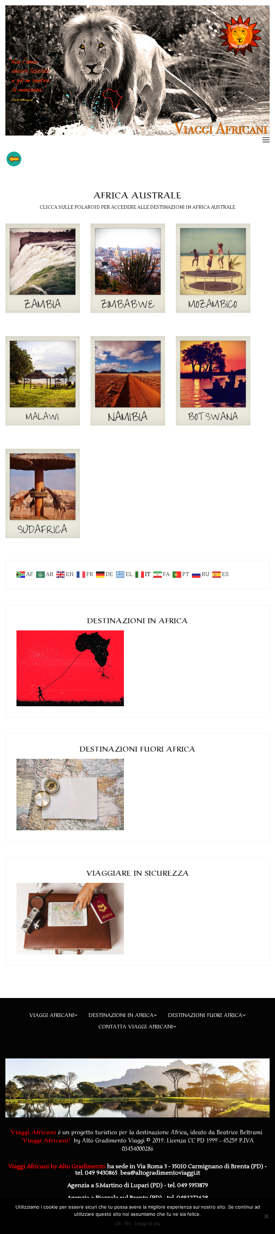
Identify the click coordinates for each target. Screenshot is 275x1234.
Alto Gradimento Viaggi (113, 1139)
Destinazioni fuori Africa (205, 1014)
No (128, 1223)
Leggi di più (147, 1223)
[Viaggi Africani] (137, 70)
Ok (118, 1223)
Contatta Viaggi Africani (135, 1026)
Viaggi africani (51, 1014)
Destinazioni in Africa (121, 1014)
